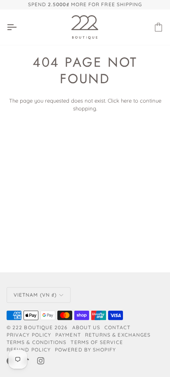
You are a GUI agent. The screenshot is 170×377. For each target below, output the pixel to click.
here (126, 100)
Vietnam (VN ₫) (35, 295)
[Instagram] (41, 361)
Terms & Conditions (36, 342)
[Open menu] (19, 27)
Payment (68, 335)
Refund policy (29, 350)
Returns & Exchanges (118, 335)
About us (86, 327)
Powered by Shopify (85, 350)
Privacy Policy (29, 335)
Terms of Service (97, 342)
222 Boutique (32, 327)
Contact (117, 327)
